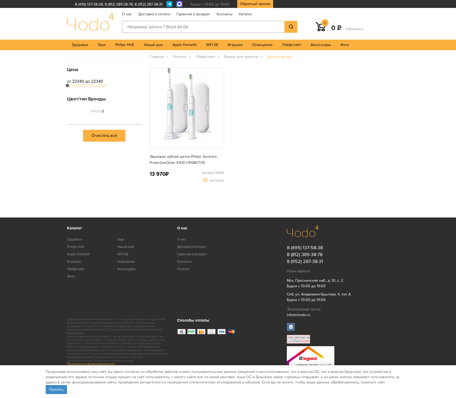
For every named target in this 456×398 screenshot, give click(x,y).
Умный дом (153, 45)
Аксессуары (321, 45)
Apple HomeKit (184, 45)
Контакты (224, 14)
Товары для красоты (241, 56)
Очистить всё (104, 135)
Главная (157, 56)
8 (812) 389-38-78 (119, 4)
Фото (344, 45)
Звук (102, 45)
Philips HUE (124, 45)
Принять (56, 389)
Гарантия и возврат (193, 14)
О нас (127, 14)
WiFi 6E (212, 45)
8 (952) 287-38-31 (149, 4)
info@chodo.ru (298, 315)
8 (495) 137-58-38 (89, 4)
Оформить (354, 29)
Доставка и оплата (154, 14)
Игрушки (235, 45)
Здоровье (80, 45)
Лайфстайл (291, 45)
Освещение (262, 45)
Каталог (245, 14)
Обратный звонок (255, 4)
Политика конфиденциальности (91, 364)
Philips (97, 111)
